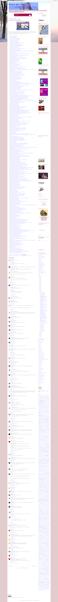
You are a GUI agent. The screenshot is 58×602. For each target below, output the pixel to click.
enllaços (39, 462)
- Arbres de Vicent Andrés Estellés (21, 48)
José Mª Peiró (12, 284)
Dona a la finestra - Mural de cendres (14, 103)
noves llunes (12, 538)
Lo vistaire (39, 371)
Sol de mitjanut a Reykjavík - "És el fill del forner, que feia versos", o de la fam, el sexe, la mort (21, 222)
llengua (42, 500)
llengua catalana (47, 500)
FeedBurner (45, 205)
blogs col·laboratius (43, 422)
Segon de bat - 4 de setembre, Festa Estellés (15, 215)
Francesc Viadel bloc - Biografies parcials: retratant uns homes (17, 144)
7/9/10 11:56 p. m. (12, 545)
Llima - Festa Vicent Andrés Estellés (14, 177)
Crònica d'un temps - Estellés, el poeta (14, 84)
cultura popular (47, 444)
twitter (45, 578)
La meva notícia (47, 496)
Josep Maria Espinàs (45, 491)
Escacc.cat (40, 464)
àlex (10, 436)
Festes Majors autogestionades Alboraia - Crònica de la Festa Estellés (18, 139)
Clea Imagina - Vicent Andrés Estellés (14, 81)
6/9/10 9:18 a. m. (12, 504)
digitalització (45, 450)
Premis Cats (47, 541)
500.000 (43, 398)
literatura (39, 500)
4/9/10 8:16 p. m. (12, 372)
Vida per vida (11, 250)
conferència (39, 439)
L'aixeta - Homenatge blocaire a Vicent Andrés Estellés (16, 154)
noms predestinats (44, 520)
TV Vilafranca (41, 578)
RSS (46, 560)
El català (47, 456)
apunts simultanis (43, 406)
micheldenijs (30, 600)
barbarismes (39, 416)
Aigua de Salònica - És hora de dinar (14, 43)
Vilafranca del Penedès (45, 584)
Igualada (42, 481)
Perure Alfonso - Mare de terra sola (14, 196)
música (47, 517)
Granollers (43, 479)
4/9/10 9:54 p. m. (12, 384)
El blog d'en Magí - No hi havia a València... (15, 108)
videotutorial (41, 584)
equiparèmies (48, 463)
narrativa (45, 518)
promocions (47, 544)
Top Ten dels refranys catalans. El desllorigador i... (43, 312)
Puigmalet (11, 357)
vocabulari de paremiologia (46, 586)
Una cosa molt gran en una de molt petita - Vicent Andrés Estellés (17, 238)
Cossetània (45, 443)
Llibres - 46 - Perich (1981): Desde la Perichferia (43, 314)
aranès (41, 407)
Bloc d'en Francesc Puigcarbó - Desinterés (15, 65)
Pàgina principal (11, 10)
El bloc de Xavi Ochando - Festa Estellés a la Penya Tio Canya (17, 107)
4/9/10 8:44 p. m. (12, 380)
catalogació (42, 429)
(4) (23, 231)
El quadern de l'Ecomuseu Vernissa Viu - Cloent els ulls (16, 118)
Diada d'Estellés (13, 255)
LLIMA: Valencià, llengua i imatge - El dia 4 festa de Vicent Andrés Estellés (19, 178)
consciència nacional (44, 440)
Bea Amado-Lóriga (42, 417)
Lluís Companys (42, 502)
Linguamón (45, 499)
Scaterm (46, 562)
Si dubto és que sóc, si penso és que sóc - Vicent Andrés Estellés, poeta (18, 220)
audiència (44, 412)
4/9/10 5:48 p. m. (12, 343)
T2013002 (42, 568)
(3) (22, 231)
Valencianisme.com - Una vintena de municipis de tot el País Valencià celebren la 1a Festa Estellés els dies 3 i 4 (23, 240)
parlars (39, 532)
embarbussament (41, 460)
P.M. (10, 360)
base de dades (47, 416)
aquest (14, 513)
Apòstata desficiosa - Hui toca (13, 54)
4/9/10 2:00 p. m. (12, 282)
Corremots (39, 443)
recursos (39, 552)
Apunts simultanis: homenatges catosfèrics (18, 10)
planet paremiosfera (44, 536)
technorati (46, 570)
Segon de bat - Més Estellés (13, 217)
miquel (11, 413)
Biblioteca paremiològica (41, 256)
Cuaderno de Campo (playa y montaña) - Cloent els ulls (16, 86)
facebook (39, 469)
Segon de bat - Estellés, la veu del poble (15, 216)
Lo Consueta (47, 503)
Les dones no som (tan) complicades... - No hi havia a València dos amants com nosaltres (20, 173)
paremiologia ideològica (46, 529)
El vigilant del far (40, 360)
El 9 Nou (39, 456)
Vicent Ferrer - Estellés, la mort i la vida (14, 248)
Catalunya (45, 429)
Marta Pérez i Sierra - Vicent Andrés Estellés (15, 184)
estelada (44, 465)
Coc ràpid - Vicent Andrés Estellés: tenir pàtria (15, 82)
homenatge (19, 255)
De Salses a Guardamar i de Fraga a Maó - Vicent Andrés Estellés (17, 91)
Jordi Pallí (41, 184)
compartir (45, 438)
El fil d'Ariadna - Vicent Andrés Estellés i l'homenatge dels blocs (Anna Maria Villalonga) (20, 112)
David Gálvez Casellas (41, 352)
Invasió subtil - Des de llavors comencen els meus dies (16, 150)
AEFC (48, 401)
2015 (40, 286)
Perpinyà (48, 534)
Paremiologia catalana (41, 265)
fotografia (48, 473)
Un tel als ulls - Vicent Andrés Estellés (14, 237)
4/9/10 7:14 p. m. (12, 367)
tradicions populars (40, 575)
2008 (40, 333)
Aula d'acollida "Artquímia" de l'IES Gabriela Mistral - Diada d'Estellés (18, 57)
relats (47, 557)
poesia (25, 255)
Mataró (46, 510)
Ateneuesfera (39, 412)
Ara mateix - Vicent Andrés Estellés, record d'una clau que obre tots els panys (19, 55)
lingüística (48, 499)
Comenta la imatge (40, 437)
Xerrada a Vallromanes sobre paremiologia (43, 298)
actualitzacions (46, 400)
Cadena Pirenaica (47, 425)
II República (45, 481)
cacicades (44, 425)
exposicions (43, 468)
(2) (21, 231)
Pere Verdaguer (42, 534)
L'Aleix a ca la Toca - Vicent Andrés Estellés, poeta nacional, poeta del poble (19, 155)
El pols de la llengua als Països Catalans (43, 359)
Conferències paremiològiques (41, 257)
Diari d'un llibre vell (40, 353)
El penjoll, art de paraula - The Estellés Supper (15, 117)
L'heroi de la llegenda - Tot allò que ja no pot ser (15, 161)
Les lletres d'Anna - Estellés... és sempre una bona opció (16, 174)
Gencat (48, 476)
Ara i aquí (47, 406)
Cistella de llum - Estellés (13, 80)
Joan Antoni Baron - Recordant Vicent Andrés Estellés (16, 151)
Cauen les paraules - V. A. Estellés (14, 79)
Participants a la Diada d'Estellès (43, 317)
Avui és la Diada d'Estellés (13, 362)
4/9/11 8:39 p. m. (12, 556)
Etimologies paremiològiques (41, 264)
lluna (42, 503)
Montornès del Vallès (46, 515)
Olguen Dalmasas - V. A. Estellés (14, 190)
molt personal (40, 514)
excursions (39, 468)
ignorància (39, 481)
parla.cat (43, 531)
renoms (45, 558)
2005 (40, 336)
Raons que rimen (17, 4)
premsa (47, 542)
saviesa (43, 562)
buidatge (46, 424)
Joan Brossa (44, 487)
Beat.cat (39, 345)
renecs (41, 558)
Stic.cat (46, 567)
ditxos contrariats (40, 452)
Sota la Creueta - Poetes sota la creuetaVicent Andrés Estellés (17, 223)
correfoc (48, 442)
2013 (40, 288)
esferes (48, 464)
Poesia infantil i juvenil (41, 378)
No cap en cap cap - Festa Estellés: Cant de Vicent (16, 188)
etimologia (47, 465)
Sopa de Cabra (41, 567)
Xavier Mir (45, 588)
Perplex (11, 195)
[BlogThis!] (23, 254)
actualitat (41, 400)
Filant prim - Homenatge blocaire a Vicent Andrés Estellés (16, 140)
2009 (40, 332)
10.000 (45, 395)
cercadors (39, 434)
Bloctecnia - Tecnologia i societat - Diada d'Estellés (16, 71)
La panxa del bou (40, 369)
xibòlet (42, 589)
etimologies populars (47, 466)
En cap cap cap (46, 460)
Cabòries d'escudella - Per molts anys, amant (15, 74)
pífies (41, 536)
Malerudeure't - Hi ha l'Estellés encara (14, 182)
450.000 (39, 398)
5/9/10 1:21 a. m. (12, 427)
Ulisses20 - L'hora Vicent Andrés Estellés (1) (15, 231)
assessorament (47, 409)
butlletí (48, 424)
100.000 (47, 395)
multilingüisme (44, 517)
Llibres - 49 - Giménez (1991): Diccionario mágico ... (43, 299)
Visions (39, 586)
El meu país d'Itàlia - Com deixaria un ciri (15, 114)
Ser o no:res (39, 380)
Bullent (11, 497)
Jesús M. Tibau (12, 324)
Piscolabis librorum (40, 377)
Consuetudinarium (40, 351)
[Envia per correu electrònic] (22, 254)
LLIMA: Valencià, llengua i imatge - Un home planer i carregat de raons (18, 179)
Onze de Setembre (44, 523)
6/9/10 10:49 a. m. (12, 514)
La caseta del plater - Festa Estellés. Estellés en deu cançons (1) (17, 163)
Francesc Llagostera (41, 474)
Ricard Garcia (12, 348)
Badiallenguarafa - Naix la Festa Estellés (15, 59)
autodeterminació (46, 414)
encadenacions (40, 461)
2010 (40, 291)
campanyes (39, 426)
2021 (40, 280)
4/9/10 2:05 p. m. (12, 295)
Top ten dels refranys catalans (43, 10)
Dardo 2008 (40, 445)
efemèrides (16, 255)
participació (42, 532)
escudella (46, 464)
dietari (41, 450)
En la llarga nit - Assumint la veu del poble (15, 125)
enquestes (43, 462)
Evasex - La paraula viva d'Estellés (14, 136)
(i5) (24, 231)
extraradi (47, 468)
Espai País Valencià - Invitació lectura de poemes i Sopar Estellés (17, 130)
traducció (45, 575)
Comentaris (40, 196)
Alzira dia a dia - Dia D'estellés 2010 (14, 46)
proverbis (47, 545)
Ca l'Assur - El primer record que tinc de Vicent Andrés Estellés (17, 73)
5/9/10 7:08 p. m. (12, 471)
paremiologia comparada (45, 528)
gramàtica (40, 479)
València (43, 580)
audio (47, 412)
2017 (40, 284)
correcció (42, 442)
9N (48, 398)
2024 (40, 277)
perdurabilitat (47, 533)
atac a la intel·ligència (46, 411)
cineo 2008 (44, 435)
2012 (40, 289)
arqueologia (44, 407)
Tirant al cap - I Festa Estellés (13, 225)
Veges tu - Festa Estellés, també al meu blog (15, 245)
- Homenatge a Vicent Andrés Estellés (18, 212)
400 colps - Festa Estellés (13, 37)
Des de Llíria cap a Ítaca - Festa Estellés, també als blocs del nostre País (18, 97)
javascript (40, 486)
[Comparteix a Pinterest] (25, 254)
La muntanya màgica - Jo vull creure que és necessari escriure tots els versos (19, 168)
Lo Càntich (45, 503)
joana (11, 276)
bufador (43, 424)
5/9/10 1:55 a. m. (12, 431)
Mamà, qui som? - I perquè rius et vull (14, 183)
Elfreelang (11, 394)
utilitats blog (40, 580)
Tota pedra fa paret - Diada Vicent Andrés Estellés (16, 226)
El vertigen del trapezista (43, 458)
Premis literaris (43, 542)
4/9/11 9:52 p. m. (12, 561)
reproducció (48, 558)
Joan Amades (40, 487)
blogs (39, 422)
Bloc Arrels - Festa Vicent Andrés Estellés (15, 64)
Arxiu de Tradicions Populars (46, 408)
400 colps (11, 501)
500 (41, 398)
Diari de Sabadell (47, 448)
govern (45, 478)
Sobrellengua (45, 565)
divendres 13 (44, 452)
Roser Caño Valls (12, 332)
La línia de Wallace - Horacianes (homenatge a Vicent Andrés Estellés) (18, 166)
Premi (48, 539)
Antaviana (39, 343)
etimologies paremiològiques (41, 466)
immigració (40, 483)
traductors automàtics (44, 576)
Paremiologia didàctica (41, 266)
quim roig (11, 420)
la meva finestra (43, 496)
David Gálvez (43, 445)
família (45, 469)
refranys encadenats (44, 554)
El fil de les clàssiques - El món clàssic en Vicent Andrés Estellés (17, 113)
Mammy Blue (46, 505)
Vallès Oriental (40, 581)
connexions (39, 440)
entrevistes (43, 463)
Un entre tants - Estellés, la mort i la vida (15, 234)
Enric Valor (47, 462)
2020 (40, 281)
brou (39, 424)
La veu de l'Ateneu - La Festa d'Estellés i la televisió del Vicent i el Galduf (18, 171)
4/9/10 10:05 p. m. (12, 393)
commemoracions (46, 437)
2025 (40, 276)
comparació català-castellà (40, 438)
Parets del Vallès (40, 531)
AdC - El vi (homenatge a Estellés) (14, 41)
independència (43, 483)
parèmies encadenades (41, 526)
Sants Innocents (40, 562)
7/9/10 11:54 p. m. (12, 540)
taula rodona (39, 570)
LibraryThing (40, 499)
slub (42, 565)
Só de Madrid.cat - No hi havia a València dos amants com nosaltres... (18, 221)
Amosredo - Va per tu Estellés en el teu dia (15, 49)
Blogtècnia (48, 422)
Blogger (39, 421)
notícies (48, 520)
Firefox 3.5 (47, 471)
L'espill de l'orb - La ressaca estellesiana (14, 160)
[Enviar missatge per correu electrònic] (21, 254)
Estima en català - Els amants (13, 131)
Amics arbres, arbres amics (13, 48)
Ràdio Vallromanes (45, 550)
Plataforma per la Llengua (40, 537)
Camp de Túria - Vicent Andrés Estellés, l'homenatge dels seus (17, 75)
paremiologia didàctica (40, 529)
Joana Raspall (47, 489)
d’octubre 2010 (41, 294)
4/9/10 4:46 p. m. (12, 323)
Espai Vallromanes (40, 361)
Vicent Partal (42, 583)
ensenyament (39, 463)
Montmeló (42, 515)
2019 (40, 282)
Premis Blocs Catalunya (42, 541)
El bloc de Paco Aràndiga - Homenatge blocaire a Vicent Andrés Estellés (18, 106)
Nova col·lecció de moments (41, 376)
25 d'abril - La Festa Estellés (13, 35)
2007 (40, 334)
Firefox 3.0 (44, 471)
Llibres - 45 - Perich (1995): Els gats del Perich (43, 320)
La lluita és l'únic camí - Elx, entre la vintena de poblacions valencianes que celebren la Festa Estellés (22, 167)
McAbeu (48, 510)
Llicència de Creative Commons (19, 597)
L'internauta (43, 494)
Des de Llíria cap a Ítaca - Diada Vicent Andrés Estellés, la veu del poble (18, 98)
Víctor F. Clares (45, 583)
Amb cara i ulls (40, 255)
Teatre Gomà (43, 570)
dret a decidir (44, 453)
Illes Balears (48, 481)
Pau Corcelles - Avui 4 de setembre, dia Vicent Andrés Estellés (17, 194)
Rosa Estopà (44, 560)
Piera (39, 536)
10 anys (42, 395)
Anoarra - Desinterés (12, 52)
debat (46, 445)
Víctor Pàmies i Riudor (13, 271)
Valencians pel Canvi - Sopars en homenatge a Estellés (16, 242)
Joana (11, 401)
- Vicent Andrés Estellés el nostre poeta (17, 250)
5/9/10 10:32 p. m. (12, 485)
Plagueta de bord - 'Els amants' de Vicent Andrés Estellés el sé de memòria (19, 201)
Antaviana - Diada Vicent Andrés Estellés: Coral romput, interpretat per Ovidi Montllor (20, 53)
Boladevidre (11, 440)
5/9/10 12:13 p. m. (12, 460)
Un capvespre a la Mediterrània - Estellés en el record (16, 232)
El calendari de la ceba (43, 456)
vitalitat (41, 586)
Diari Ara (39, 448)
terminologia (39, 572)
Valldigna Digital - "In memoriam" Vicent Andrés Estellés (16, 244)
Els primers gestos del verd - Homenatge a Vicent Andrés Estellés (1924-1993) (19, 123)
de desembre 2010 (42, 292)
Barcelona (43, 416)
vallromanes (47, 581)
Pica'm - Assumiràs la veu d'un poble (14, 199)
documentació (40, 453)
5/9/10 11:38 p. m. (12, 492)
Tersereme (46, 572)
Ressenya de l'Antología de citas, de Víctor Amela (43, 316)
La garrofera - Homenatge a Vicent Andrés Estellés (16, 165)
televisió (46, 571)
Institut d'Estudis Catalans (46, 484)
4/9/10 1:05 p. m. (12, 264)
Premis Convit (39, 542)
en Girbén (11, 337)
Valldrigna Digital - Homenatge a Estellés (15, 243)
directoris (48, 450)
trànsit (47, 576)
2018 (40, 283)
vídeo (48, 583)
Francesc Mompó (12, 316)
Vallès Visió (43, 581)
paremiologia (40, 527)
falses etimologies (42, 469)
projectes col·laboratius (40, 544)
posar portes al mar (42, 539)
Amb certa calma (40, 342)
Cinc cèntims (39, 350)
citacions (47, 435)
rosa (41, 560)
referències (42, 552)
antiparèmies (45, 404)
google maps (39, 478)
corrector (45, 442)
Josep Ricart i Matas (44, 492)
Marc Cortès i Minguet (44, 507)
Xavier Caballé (42, 588)
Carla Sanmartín (47, 427)
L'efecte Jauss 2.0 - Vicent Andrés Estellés (15, 157)
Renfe (43, 558)
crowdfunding (39, 444)
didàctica (39, 450)
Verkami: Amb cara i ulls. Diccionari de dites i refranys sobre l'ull (32, 10)
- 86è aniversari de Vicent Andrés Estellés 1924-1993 (18, 195)
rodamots (46, 559)
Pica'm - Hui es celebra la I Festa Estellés (15, 200)
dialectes (48, 447)
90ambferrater (46, 398)
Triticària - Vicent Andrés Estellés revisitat (15, 228)
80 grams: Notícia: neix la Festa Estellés (15, 38)
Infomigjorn (48, 483)
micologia (39, 512)
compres (48, 438)
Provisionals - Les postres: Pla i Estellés (15, 211)
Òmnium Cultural (46, 522)
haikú (46, 479)
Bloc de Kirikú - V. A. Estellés (13, 66)
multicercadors (40, 517)
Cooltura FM (39, 442)
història (48, 479)
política (39, 538)
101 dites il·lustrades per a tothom (46, 396)
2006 (40, 335)
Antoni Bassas (48, 404)
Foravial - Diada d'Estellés (13, 141)
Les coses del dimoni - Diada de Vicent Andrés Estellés (16, 172)
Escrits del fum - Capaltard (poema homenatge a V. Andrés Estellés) (18, 128)
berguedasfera (46, 417)
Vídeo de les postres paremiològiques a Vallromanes (43, 296)
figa (42, 471)
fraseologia (45, 474)
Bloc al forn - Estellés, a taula (13, 63)
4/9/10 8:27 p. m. (12, 376)
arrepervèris (47, 407)
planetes (48, 536)
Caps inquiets (43, 427)
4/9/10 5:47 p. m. (12, 335)
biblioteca (39, 418)
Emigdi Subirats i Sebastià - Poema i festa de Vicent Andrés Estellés (18, 124)
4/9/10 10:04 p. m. (12, 388)
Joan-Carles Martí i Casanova (42, 489)
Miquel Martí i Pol (40, 513)
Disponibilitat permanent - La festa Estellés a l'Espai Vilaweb (17, 102)
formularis (43, 473)
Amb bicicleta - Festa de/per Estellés (14, 47)
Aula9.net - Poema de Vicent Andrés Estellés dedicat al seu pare (17, 58)
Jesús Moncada (47, 486)
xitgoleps (47, 589)
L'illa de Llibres (39, 494)
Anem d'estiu (47, 403)
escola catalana (43, 464)
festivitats (40, 471)
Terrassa (43, 572)
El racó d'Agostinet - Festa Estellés (14, 119)
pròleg (44, 544)
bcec (38, 417)
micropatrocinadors (43, 512)
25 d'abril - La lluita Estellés (13, 36)
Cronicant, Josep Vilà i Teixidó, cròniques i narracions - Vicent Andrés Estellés (19, 85)
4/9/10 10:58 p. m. (12, 405)
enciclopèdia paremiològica (46, 461)
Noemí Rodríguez (40, 520)
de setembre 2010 (42, 295)
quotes (44, 547)
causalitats (46, 430)
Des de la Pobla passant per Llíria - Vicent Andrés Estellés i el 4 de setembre (19, 96)
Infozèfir (42, 484)
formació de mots (40, 473)
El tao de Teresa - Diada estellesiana (14, 120)
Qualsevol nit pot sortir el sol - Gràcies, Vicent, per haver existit (17, 209)
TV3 (43, 578)
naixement (42, 518)
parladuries (46, 531)
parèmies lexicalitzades (46, 526)
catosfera (42, 430)
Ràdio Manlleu (40, 549)
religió (39, 558)
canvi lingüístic (39, 427)
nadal (39, 518)
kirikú (11, 382)
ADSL (46, 401)
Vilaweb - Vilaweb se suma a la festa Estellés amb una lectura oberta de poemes (19, 251)
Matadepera (44, 510)
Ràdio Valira (41, 550)
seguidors (48, 563)
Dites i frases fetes (40, 259)
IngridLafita (11, 554)
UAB (47, 578)
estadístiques (40, 465)
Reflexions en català (40, 379)
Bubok (41, 424)
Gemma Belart (44, 476)
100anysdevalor (40, 396)
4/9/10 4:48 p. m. (12, 327)
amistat (44, 403)
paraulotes (40, 525)
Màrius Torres (40, 510)
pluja (44, 537)
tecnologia (48, 570)
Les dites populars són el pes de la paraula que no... (43, 310)
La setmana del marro (46, 497)
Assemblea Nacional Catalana (41, 409)
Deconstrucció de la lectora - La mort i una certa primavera (17, 92)
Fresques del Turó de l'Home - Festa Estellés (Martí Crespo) (17, 146)
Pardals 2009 (44, 525)
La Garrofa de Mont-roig (41, 368)
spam (44, 567)
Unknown (11, 300)
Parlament (48, 531)
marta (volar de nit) (12, 320)
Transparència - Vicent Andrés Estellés (14, 227)
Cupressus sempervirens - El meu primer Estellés (16, 87)
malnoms (43, 505)
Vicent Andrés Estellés (28, 255)
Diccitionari (39, 258)
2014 (40, 287)
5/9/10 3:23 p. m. (12, 466)
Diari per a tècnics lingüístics (41, 354)
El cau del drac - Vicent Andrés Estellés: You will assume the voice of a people (19, 111)
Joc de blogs (22, 255)
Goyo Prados (48, 478)
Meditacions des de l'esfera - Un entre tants (15, 185)
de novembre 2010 (42, 293)
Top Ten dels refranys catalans (43, 573)
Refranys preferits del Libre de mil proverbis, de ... (43, 304)
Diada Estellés (44, 447)
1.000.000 (39, 395)
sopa (38, 567)
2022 (40, 279)
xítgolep (44, 589)
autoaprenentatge (40, 414)
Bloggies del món (43, 421)
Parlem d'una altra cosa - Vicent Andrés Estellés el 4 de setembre (17, 193)
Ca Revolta (40, 425)
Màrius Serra (48, 509)
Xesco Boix (39, 589)
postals (45, 539)
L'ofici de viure (46, 494)
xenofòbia (48, 588)
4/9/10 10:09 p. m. (12, 396)
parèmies (47, 525)
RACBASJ (48, 547)
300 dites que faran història (42, 397)
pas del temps (46, 532)
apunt (39, 406)
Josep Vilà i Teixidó (12, 385)
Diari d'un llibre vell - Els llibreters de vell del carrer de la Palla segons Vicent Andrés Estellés (21, 99)
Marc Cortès (40, 507)
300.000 (47, 397)
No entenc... (46, 519)
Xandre (11, 453)
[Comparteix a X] (24, 254)
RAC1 (46, 547)
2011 (40, 290)
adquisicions (42, 401)
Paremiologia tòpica (40, 267)
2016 (40, 285)
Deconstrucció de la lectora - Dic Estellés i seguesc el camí (17, 93)
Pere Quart (39, 534)
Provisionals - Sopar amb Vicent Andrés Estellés (15, 210)
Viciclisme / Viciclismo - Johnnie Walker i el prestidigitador (17, 249)
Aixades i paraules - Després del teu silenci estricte (16, 44)
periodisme (46, 534)
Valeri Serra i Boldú (47, 580)
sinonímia (40, 565)
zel (10, 304)
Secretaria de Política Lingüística (44, 563)
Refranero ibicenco (46, 552)
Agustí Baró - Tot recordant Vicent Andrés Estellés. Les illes (17, 42)
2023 (40, 278)
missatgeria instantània (45, 513)
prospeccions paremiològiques (41, 545)
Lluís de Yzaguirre (46, 502)
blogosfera (47, 421)
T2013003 (45, 568)
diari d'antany (42, 448)
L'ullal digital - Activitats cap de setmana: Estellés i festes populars (18, 162)
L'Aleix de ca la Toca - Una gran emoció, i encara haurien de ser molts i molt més (19, 156)
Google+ (43, 478)
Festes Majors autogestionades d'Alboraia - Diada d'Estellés (17, 138)
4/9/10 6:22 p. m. (12, 359)
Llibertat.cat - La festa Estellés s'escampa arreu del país (16, 176)
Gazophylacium (40, 362)
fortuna (46, 473)
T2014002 (47, 568)
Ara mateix (39, 344)
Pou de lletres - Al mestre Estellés (14, 206)
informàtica (39, 484)
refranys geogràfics (44, 555)
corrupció (42, 443)
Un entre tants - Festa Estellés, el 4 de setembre (15, 233)
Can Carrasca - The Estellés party (14, 76)
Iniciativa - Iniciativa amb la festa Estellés (15, 149)
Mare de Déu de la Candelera (43, 508)
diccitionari (44, 449)
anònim (42, 404)
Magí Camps (39, 505)
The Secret (48, 572)
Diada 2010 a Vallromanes (43, 313)
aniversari (39, 404)
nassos (48, 518)
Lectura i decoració (40, 370)
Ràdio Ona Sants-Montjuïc (45, 549)
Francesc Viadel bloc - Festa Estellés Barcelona (15, 145)
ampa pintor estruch (12, 524)
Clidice (11, 490)
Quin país (42, 547)
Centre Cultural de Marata (41, 432)
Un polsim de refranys (40, 273)
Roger (11, 529)
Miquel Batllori (47, 512)
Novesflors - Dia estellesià (13, 189)
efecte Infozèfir (42, 455)
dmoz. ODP (47, 452)
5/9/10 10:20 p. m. (12, 480)
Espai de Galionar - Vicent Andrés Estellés (15, 129)
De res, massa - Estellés (13, 90)
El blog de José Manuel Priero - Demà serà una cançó (16, 109)
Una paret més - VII (12, 239)
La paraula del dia (41, 497)
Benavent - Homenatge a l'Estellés (14, 60)
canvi (48, 426)
